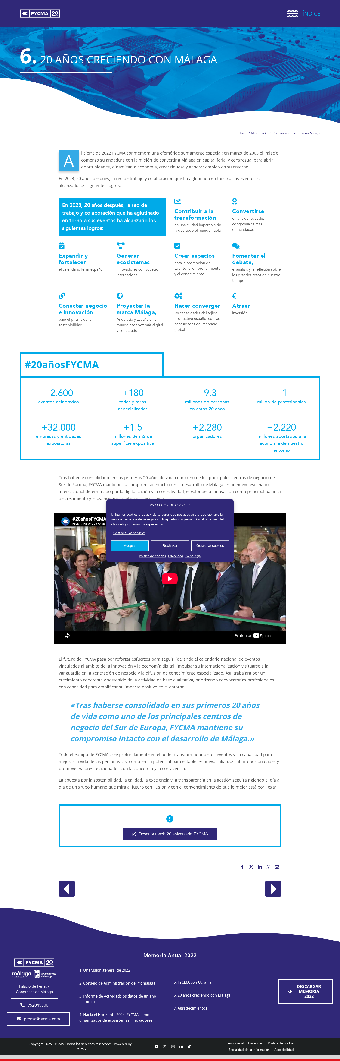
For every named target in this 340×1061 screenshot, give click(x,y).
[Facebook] (242, 867)
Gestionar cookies (210, 546)
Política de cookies (152, 556)
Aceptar (130, 546)
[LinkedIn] (260, 867)
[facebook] (148, 1046)
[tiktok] (189, 1046)
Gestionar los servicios (129, 533)
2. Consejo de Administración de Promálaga (117, 983)
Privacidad (175, 556)
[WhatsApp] (268, 867)
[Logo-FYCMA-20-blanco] (40, 10)
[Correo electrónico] (276, 867)
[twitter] (165, 1046)
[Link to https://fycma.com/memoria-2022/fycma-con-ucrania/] (67, 889)
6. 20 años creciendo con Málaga (202, 995)
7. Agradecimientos (190, 1008)
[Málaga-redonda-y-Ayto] (34, 969)
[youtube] (156, 1046)
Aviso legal (193, 556)
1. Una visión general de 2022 (104, 970)
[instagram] (173, 1046)
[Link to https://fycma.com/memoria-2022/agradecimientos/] (273, 889)
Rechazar (170, 546)
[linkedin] (181, 1046)
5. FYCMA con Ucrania (193, 982)
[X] (251, 867)
